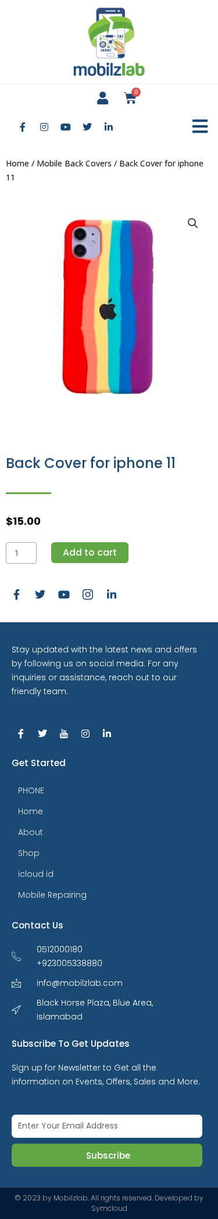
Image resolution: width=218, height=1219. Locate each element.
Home (17, 163)
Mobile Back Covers (74, 163)
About (30, 832)
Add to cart (90, 552)
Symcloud (109, 1208)
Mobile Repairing (52, 895)
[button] (200, 126)
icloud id (35, 874)
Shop (29, 853)
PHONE (31, 790)
